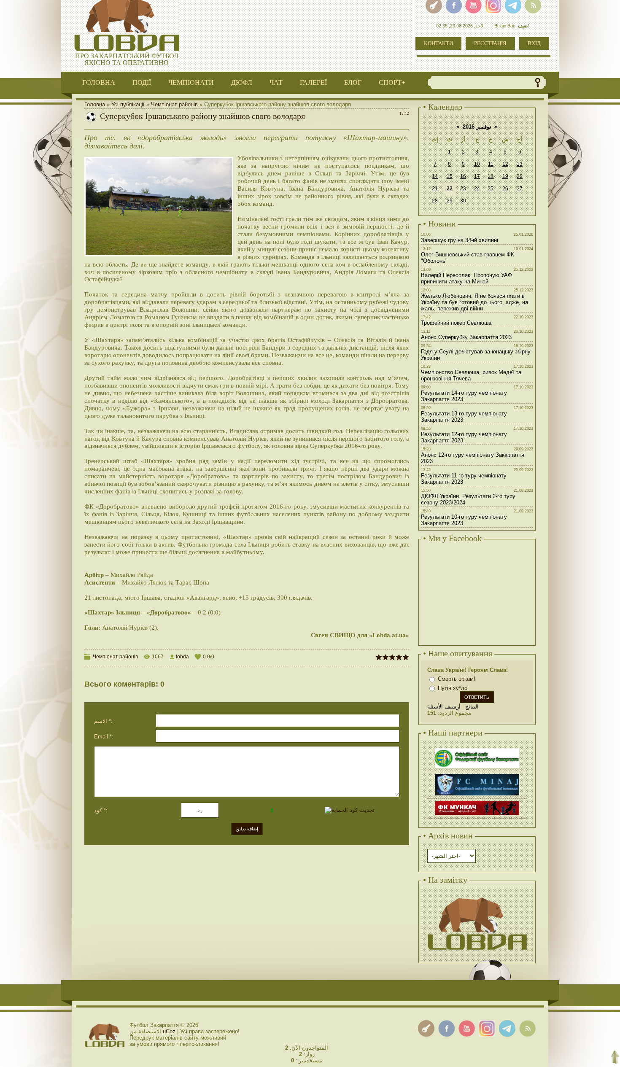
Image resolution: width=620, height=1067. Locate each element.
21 (435, 188)
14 (435, 176)
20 (520, 176)
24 (477, 188)
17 (477, 176)
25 (490, 188)
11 (490, 164)
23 (463, 188)
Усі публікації (128, 104)
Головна (94, 104)
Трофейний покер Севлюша (456, 323)
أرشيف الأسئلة (444, 706)
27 (520, 188)
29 (450, 201)
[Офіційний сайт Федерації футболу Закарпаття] (477, 749)
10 (477, 164)
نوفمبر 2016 (477, 127)
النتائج (472, 706)
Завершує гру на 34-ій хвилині (459, 240)
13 (520, 164)
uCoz (169, 1031)
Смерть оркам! (456, 679)
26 (505, 188)
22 (450, 188)
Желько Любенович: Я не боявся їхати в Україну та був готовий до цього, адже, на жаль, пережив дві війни (474, 302)
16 (463, 176)
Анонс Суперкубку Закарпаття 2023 (466, 337)
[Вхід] (426, 1028)
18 (490, 176)
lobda (182, 657)
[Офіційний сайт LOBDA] (477, 896)
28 (435, 201)
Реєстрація (490, 43)
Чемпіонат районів (174, 104)
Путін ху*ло (452, 688)
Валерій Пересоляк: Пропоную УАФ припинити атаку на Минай (466, 278)
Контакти (438, 43)
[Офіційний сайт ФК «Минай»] (477, 775)
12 (505, 164)
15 (450, 176)
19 (505, 176)
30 (463, 201)
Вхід (534, 43)
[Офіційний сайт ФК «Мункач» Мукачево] (477, 802)
